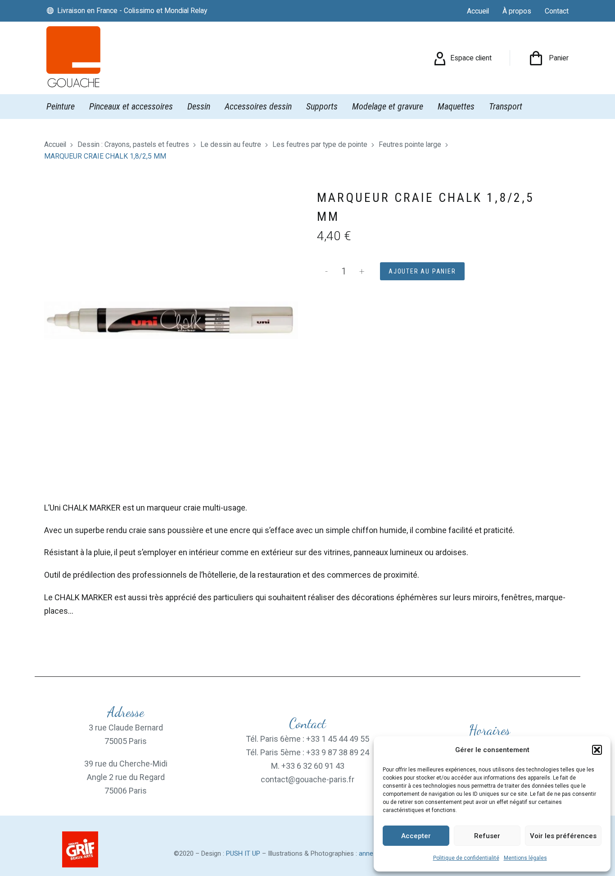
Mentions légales (525, 858)
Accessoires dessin (258, 106)
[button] (596, 749)
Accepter (416, 836)
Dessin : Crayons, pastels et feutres (133, 144)
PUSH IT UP (243, 853)
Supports (322, 106)
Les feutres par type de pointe (319, 144)
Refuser (487, 836)
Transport (505, 106)
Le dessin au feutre (230, 144)
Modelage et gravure (387, 106)
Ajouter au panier (422, 271)
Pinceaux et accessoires (131, 106)
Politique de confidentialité (466, 858)
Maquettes (456, 106)
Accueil (55, 144)
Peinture (60, 106)
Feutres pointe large (410, 144)
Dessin (198, 106)
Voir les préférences (563, 836)
